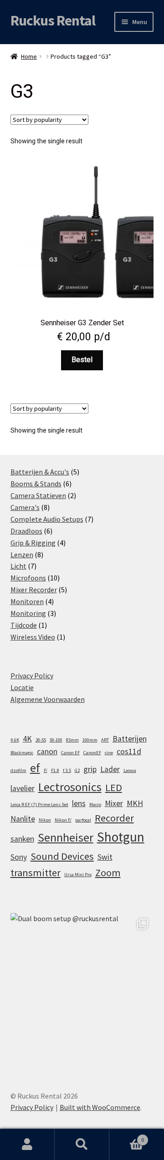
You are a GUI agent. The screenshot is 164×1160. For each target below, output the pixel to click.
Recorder (114, 818)
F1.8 (55, 770)
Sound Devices (62, 856)
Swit (105, 857)
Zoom (108, 872)
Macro (95, 804)
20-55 (41, 740)
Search (82, 1144)
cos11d (129, 751)
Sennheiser (65, 837)
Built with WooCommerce (100, 1107)
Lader (110, 769)
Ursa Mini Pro (78, 875)
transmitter (35, 872)
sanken (22, 839)
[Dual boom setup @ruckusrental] (82, 984)
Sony (18, 857)
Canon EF (70, 753)
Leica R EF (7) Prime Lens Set (39, 804)
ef (35, 767)
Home (29, 56)
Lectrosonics (70, 786)
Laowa (129, 770)
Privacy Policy (31, 675)
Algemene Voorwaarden (47, 699)
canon (47, 751)
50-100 (56, 740)
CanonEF (92, 753)
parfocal (83, 820)
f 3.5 (67, 770)
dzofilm (18, 770)
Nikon (45, 820)
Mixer (114, 803)
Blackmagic (21, 753)
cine (109, 753)
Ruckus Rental (52, 20)
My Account (27, 1144)
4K (27, 739)
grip (90, 769)
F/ (45, 770)
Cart (126, 1136)
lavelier (22, 788)
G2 (77, 770)
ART (105, 740)
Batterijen (130, 739)
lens (79, 803)
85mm (72, 740)
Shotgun (120, 836)
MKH (135, 803)
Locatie (22, 687)
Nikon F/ (63, 820)
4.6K (14, 740)
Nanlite (22, 819)
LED (113, 787)
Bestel (82, 359)
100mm (89, 740)
